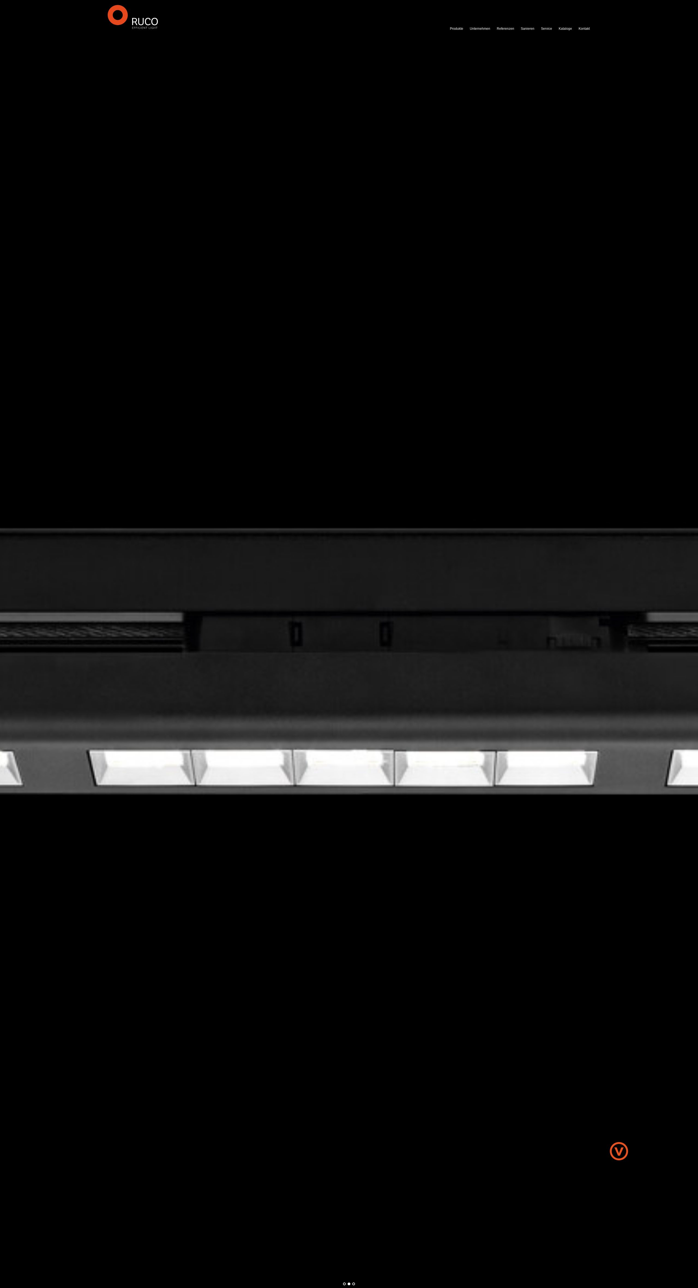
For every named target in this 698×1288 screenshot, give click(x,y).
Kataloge (565, 29)
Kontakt (584, 29)
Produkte (456, 29)
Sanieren (527, 29)
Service (546, 29)
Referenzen (505, 29)
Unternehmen (480, 29)
